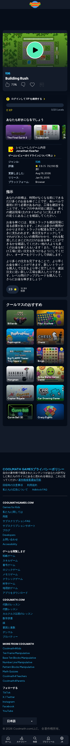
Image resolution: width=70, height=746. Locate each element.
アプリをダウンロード (15, 592)
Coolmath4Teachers (15, 676)
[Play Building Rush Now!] (35, 50)
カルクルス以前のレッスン (18, 613)
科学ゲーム (9, 583)
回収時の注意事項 (13, 485)
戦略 (7, 73)
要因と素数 (9, 627)
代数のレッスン (11, 604)
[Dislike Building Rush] (23, 84)
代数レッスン (10, 609)
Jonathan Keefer (27, 151)
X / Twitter (9, 697)
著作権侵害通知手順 (29, 479)
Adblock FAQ (39, 489)
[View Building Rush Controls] (42, 85)
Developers (9, 535)
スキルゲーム (10, 560)
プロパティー (10, 636)
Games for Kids (11, 507)
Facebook (8, 706)
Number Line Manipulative (17, 662)
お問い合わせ (10, 539)
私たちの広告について (15, 489)
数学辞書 (8, 618)
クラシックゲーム (13, 578)
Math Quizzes (10, 671)
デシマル (8, 632)
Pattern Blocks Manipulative (18, 667)
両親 (5, 516)
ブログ (6, 530)
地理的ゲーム (10, 588)
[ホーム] (35, 4)
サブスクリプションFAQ (16, 521)
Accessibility (10, 544)
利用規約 (32, 485)
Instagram (9, 701)
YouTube (8, 711)
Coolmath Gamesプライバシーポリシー (33, 469)
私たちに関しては (13, 511)
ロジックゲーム (11, 569)
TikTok (6, 692)
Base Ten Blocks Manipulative (19, 657)
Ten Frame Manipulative (16, 653)
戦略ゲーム (9, 555)
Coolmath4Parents (14, 680)
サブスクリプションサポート (19, 525)
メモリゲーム (10, 574)
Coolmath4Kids (12, 648)
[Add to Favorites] (32, 84)
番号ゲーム (9, 565)
